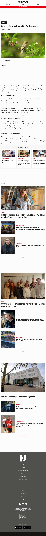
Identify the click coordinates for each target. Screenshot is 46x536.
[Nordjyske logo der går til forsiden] (23, 2)
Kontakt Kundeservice (23, 485)
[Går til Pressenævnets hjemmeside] (23, 516)
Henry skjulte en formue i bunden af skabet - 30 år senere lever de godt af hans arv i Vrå (24, 162)
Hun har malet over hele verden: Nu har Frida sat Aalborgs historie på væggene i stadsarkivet (23, 216)
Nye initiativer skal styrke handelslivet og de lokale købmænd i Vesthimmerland (29, 340)
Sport (38, 4)
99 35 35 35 (24, 510)
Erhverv (23, 4)
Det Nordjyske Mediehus (25, 508)
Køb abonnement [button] (23, 6)
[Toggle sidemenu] (44, 2)
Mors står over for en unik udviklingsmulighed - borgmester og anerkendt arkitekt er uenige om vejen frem (30, 228)
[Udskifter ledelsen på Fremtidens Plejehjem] (23, 377)
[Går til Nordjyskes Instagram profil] (23, 504)
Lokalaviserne (23, 493)
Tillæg (23, 499)
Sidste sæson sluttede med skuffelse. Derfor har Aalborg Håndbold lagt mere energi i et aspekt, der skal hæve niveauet (30, 425)
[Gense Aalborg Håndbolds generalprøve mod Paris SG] (8, 153)
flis (4, 112)
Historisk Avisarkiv (23, 487)
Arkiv (23, 490)
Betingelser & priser (23, 479)
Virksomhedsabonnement (23, 470)
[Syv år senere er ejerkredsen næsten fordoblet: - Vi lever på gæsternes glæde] (23, 286)
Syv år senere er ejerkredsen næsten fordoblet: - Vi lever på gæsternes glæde (23, 305)
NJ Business (23, 467)
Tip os (23, 464)
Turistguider (23, 496)
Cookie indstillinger (23, 534)
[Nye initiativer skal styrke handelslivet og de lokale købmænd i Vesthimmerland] (8, 339)
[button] (4, 22)
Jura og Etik (23, 482)
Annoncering (23, 476)
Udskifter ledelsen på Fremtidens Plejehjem (18, 397)
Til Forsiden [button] (23, 437)
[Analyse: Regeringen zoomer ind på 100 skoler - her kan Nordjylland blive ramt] (8, 245)
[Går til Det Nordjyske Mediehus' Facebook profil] (20, 504)
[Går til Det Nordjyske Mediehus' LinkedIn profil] (26, 504)
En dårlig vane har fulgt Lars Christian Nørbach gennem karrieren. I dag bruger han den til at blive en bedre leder (30, 320)
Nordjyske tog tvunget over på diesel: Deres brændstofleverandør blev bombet (27, 407)
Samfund (8, 4)
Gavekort (23, 473)
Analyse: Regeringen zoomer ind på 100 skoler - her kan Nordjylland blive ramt (30, 246)
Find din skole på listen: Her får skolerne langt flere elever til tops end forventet (39, 162)
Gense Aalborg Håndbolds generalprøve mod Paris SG (8, 161)
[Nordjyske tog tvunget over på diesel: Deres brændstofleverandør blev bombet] (8, 406)
